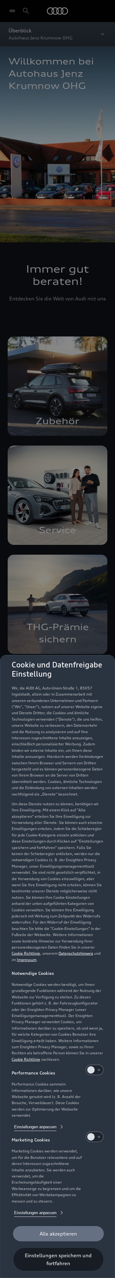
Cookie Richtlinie (26, 953)
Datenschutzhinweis (76, 953)
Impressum (26, 959)
